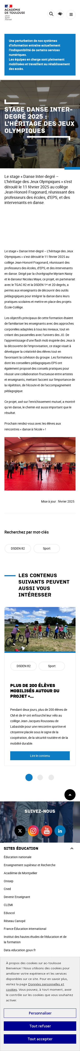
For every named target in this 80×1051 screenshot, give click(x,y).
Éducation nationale (17, 857)
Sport (46, 548)
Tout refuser (40, 1026)
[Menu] (71, 14)
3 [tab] (51, 777)
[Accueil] (16, 12)
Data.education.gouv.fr (20, 950)
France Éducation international (25, 929)
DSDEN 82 (18, 548)
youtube (46, 830)
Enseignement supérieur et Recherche (29, 865)
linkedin (60, 830)
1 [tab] (29, 777)
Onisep (8, 881)
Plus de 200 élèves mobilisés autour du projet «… (34, 691)
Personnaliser (40, 1013)
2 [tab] (40, 777)
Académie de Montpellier (20, 873)
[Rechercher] (51, 14)
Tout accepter (40, 1039)
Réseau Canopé (14, 921)
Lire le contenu (40, 756)
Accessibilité (60, 14)
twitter (20, 830)
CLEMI (8, 905)
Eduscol (9, 913)
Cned (7, 889)
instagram (33, 830)
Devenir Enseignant (17, 897)
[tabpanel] (40, 686)
